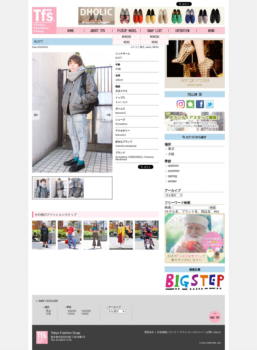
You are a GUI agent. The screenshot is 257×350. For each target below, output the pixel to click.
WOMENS (126, 36)
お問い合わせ (213, 332)
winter (148, 47)
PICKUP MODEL (126, 30)
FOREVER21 (135, 157)
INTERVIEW (183, 30)
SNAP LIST (154, 30)
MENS (126, 42)
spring (172, 176)
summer (173, 170)
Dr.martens (121, 157)
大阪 (171, 154)
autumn (173, 165)
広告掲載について (166, 332)
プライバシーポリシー (191, 332)
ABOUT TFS (98, 30)
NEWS (211, 30)
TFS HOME (70, 30)
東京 (142, 47)
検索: (168, 207)
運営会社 (149, 332)
